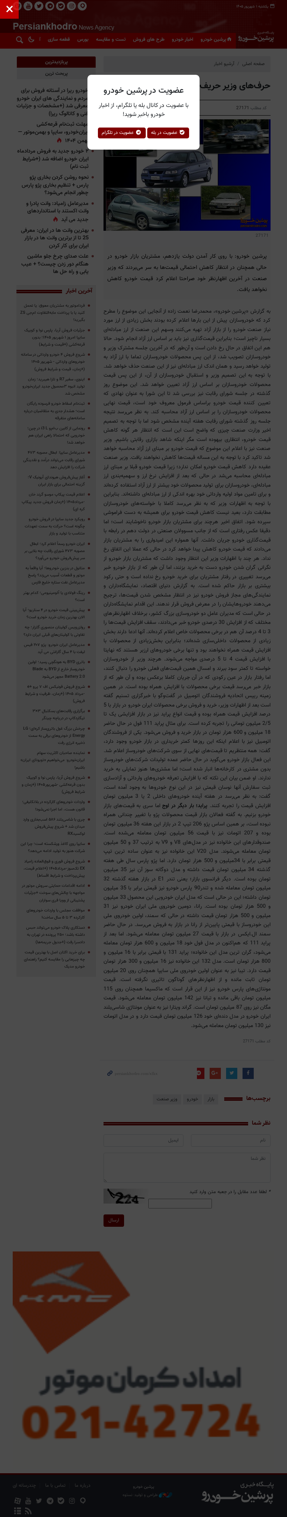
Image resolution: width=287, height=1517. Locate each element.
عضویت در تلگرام (118, 133)
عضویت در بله (165, 133)
